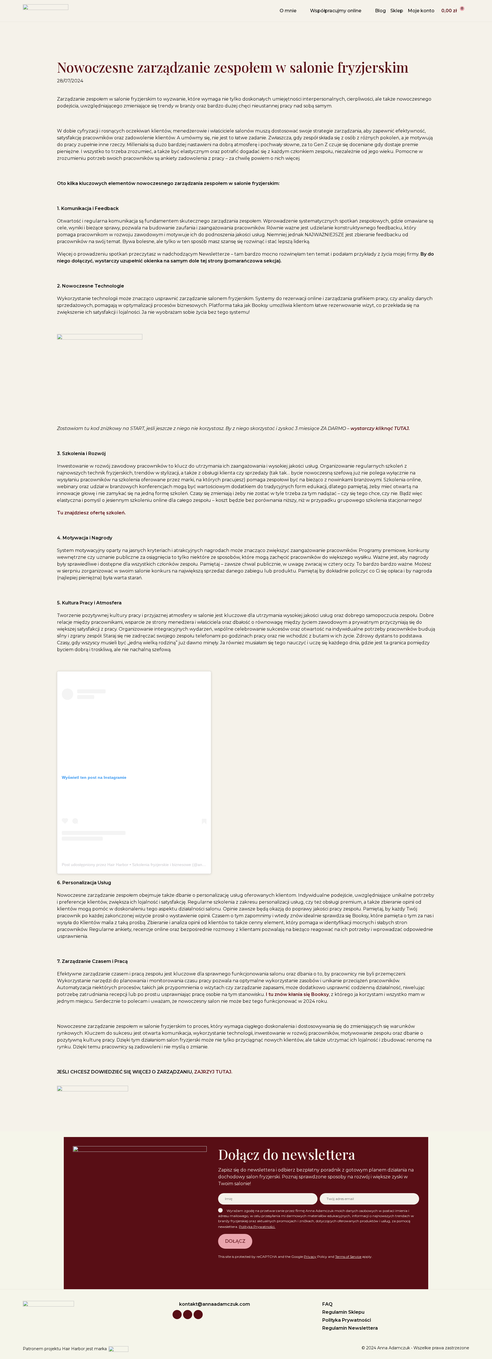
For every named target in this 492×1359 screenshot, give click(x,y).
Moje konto (421, 10)
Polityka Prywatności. (257, 1226)
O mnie (288, 10)
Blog (380, 10)
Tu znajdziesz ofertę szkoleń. (91, 513)
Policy (315, 1256)
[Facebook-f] (198, 1314)
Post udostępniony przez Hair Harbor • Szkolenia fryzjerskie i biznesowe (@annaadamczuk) (144, 864)
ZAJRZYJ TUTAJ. (213, 1072)
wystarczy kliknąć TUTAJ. (380, 428)
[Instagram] (177, 1314)
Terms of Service (348, 1256)
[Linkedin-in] (187, 1314)
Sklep (396, 10)
